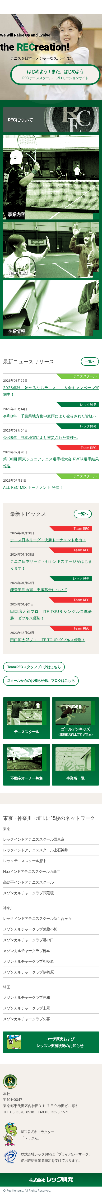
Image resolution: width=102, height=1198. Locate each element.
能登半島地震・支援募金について (38, 589)
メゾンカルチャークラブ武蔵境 (28, 893)
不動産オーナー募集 (26, 778)
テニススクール (26, 731)
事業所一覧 (75, 778)
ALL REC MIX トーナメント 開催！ (33, 487)
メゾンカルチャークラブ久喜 (26, 1018)
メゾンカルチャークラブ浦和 (26, 997)
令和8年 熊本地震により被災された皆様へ (40, 437)
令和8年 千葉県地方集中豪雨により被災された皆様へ (50, 416)
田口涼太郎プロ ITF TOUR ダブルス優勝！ (47, 639)
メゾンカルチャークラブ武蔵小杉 (30, 929)
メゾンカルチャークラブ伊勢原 (28, 972)
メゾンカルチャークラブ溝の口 (28, 940)
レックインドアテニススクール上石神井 (35, 850)
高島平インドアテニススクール (28, 882)
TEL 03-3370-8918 (18, 1112)
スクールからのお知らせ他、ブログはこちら (41, 680)
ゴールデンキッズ (75, 731)
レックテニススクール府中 (24, 860)
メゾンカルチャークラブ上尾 (26, 1008)
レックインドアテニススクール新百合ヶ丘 (37, 918)
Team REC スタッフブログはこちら (34, 667)
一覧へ (90, 361)
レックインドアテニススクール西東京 (33, 839)
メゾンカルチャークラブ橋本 (26, 950)
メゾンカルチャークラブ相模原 (28, 961)
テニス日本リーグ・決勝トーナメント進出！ (48, 539)
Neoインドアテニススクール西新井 (31, 871)
